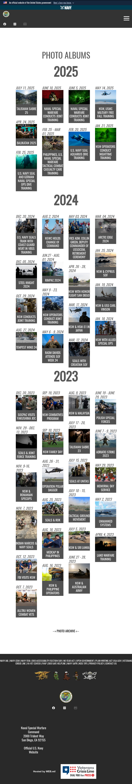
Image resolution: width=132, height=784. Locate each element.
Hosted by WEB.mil (44, 771)
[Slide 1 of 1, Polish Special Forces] (105, 406)
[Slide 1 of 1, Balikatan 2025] (26, 131)
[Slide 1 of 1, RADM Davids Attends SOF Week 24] (52, 341)
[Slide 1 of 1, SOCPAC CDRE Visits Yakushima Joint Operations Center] (26, 402)
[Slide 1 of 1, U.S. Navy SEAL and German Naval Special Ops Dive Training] (26, 161)
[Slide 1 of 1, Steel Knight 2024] (26, 271)
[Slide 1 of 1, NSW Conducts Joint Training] (26, 305)
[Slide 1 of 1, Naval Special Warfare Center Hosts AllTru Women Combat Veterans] (26, 597)
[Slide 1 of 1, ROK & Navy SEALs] (52, 509)
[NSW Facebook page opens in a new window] (4, 24)
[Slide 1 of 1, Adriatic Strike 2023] (105, 440)
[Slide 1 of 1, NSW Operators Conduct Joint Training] (52, 303)
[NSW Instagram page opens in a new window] (14, 24)
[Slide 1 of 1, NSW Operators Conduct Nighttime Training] (105, 135)
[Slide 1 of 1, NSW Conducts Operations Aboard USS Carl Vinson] (105, 294)
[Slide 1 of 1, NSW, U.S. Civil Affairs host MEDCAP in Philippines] (52, 540)
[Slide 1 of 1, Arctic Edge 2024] (105, 226)
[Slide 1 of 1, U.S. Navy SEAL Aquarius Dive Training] (79, 139)
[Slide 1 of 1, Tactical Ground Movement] (79, 504)
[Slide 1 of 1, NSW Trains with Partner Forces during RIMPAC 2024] (52, 269)
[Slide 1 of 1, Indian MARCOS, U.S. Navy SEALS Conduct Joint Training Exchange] (26, 524)
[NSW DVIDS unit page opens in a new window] (25, 24)
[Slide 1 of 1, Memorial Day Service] (105, 474)
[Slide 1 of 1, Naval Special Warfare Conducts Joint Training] (52, 97)
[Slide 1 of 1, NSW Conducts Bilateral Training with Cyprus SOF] (105, 260)
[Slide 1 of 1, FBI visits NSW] (26, 566)
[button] (64, 2)
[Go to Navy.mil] (66, 7)
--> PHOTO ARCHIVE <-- (66, 631)
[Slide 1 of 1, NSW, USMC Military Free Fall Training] (105, 97)
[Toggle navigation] (126, 18)
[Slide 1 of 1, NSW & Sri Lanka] (79, 537)
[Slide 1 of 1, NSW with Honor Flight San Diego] (79, 280)
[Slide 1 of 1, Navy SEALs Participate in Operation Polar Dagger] (52, 474)
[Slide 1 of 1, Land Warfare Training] (105, 544)
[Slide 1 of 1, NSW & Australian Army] (79, 571)
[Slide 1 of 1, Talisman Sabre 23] (79, 435)
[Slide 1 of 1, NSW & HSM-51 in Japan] (79, 314)
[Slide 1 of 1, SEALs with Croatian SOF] (79, 349)
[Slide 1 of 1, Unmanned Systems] (105, 509)
